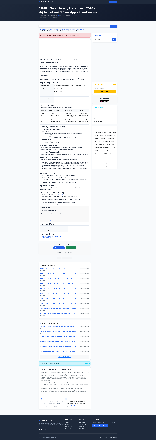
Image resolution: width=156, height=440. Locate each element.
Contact (105, 437)
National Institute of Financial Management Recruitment (72, 29)
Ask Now (87, 363)
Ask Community (100, 1)
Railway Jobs (68, 428)
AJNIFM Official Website (47, 237)
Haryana (50, 29)
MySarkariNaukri (42, 29)
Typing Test (97, 115)
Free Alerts (113, 2)
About (101, 437)
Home (84, 1)
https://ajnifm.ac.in (58, 101)
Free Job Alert (82, 422)
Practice (94, 1)
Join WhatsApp (71, 248)
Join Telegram (59, 248)
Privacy (110, 437)
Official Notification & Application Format (51, 236)
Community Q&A (82, 428)
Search (114, 26)
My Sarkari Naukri (46, 2)
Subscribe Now (104, 91)
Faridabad (55, 29)
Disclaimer (115, 437)
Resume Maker (98, 121)
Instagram (59, 252)
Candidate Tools (82, 424)
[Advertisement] (64, 49)
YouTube (72, 252)
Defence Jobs (68, 426)
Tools (106, 1)
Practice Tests (82, 426)
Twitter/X (65, 252)
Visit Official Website (73, 405)
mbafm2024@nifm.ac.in (49, 220)
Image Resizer (98, 111)
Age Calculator (98, 118)
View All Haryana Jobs (64, 356)
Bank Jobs (67, 424)
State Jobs (88, 1)
